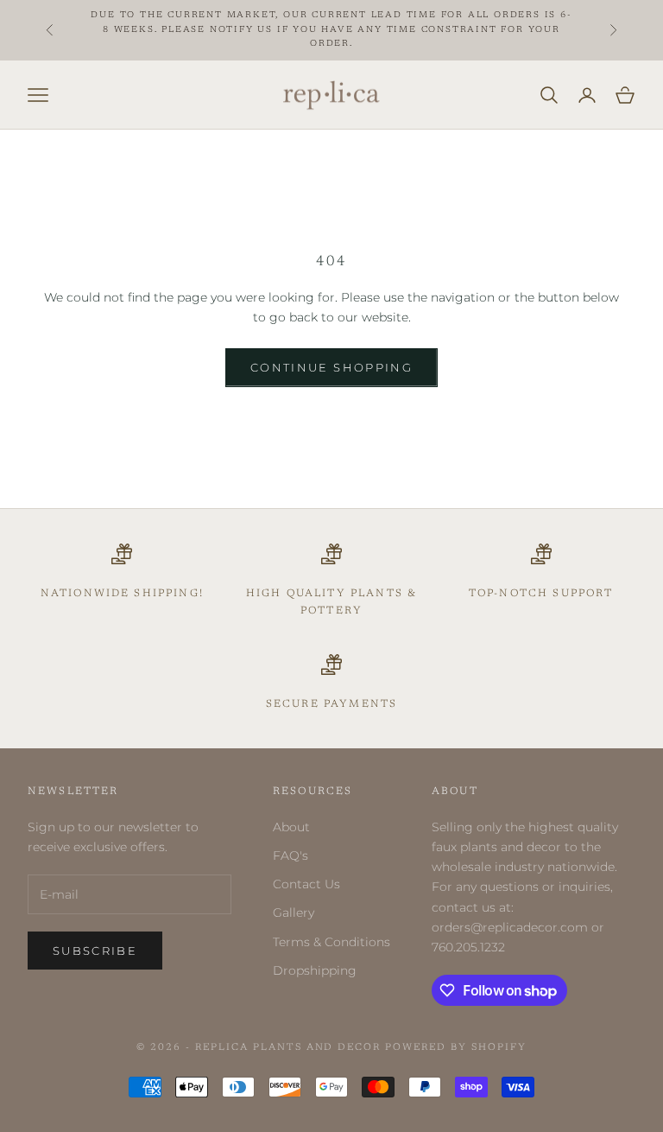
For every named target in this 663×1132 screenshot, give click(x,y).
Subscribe (95, 950)
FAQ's (290, 855)
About (291, 827)
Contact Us (306, 884)
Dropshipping (315, 970)
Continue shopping (331, 367)
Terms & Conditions (331, 942)
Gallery (293, 912)
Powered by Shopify (456, 1048)
